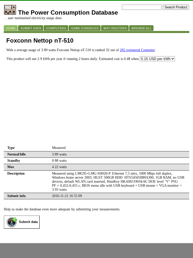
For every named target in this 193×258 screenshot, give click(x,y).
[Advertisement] (96, 107)
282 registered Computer (137, 50)
